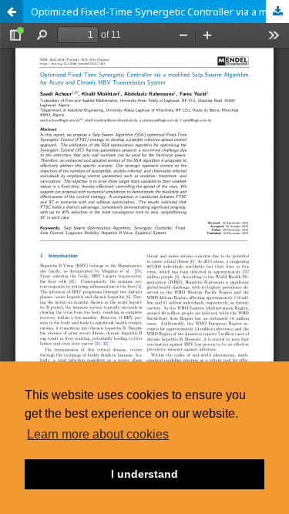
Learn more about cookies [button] (98, 434)
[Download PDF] (277, 11)
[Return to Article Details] (11, 11)
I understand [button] (144, 474)
